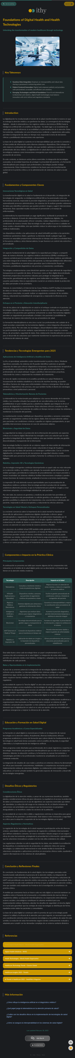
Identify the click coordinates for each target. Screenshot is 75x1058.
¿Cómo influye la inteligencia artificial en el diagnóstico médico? (31, 1002)
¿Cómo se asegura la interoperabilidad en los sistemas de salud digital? (34, 1023)
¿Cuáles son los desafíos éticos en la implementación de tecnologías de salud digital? (36, 1015)
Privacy (38, 1055)
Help (34, 1055)
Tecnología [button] (10, 580)
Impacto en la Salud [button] (57, 580)
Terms (43, 1055)
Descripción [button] (30, 580)
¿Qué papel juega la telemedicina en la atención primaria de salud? (32, 1008)
